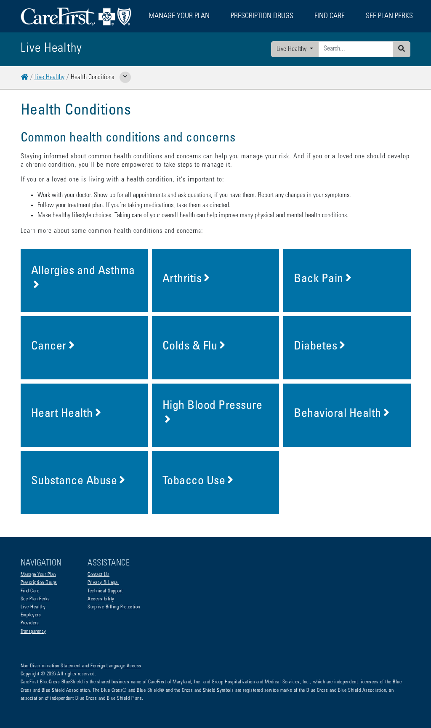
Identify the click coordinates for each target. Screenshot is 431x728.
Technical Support (105, 591)
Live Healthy (292, 49)
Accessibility (101, 599)
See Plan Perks (35, 599)
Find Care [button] (329, 16)
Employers (31, 615)
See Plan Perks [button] (389, 16)
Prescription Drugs (262, 16)
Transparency (33, 631)
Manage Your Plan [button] (179, 16)
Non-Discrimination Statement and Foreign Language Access (81, 666)
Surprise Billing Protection (114, 607)
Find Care (30, 591)
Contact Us (98, 574)
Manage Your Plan (38, 574)
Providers (30, 623)
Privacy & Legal (103, 582)
